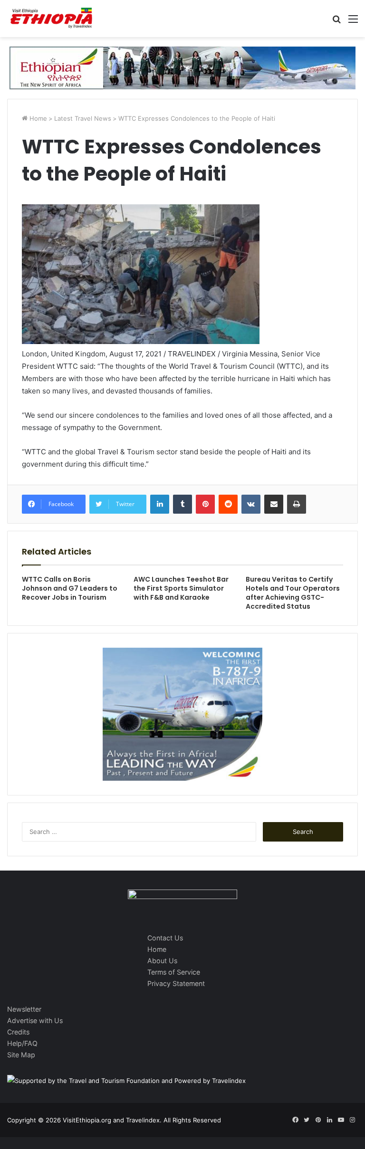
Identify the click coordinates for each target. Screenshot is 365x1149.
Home (37, 118)
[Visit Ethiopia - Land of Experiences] (52, 18)
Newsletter (24, 1009)
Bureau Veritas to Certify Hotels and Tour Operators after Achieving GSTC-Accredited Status (293, 592)
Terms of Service (173, 972)
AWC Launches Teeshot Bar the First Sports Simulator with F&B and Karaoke (181, 588)
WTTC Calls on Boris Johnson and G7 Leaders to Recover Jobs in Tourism (69, 588)
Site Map (21, 1055)
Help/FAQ (22, 1043)
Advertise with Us (35, 1020)
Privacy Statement (176, 983)
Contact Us (165, 938)
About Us (162, 961)
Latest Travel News (82, 118)
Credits (18, 1032)
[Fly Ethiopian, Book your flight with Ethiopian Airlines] (182, 67)
